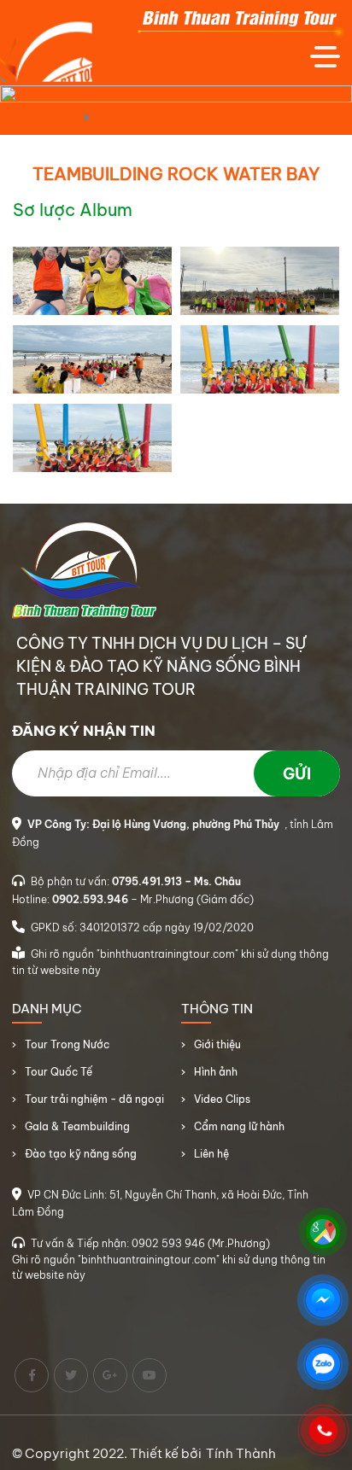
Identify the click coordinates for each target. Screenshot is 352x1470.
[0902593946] (322, 1430)
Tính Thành (241, 1453)
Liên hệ (211, 1153)
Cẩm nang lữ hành (239, 1126)
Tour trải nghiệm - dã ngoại (94, 1099)
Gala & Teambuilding (77, 1126)
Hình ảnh (216, 1071)
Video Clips (222, 1099)
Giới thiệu (217, 1044)
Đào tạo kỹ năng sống (81, 1153)
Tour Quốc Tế (58, 1071)
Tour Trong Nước (67, 1044)
